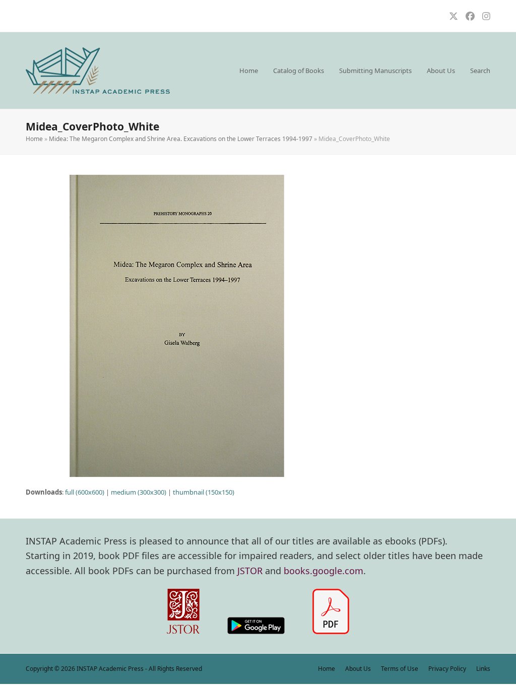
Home (34, 138)
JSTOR (250, 571)
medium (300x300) (138, 492)
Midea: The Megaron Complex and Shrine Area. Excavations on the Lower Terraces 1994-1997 (180, 138)
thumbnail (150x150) (203, 492)
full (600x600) (84, 492)
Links (483, 668)
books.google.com (323, 571)
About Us (358, 668)
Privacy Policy (447, 668)
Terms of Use (399, 668)
